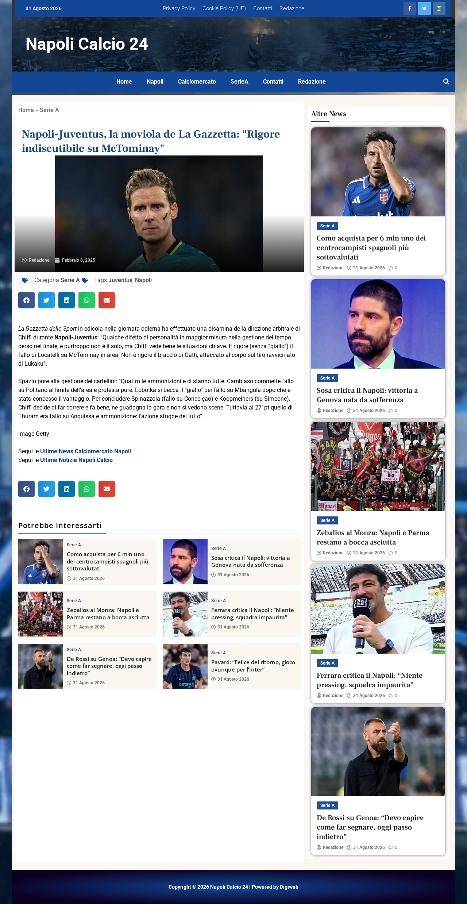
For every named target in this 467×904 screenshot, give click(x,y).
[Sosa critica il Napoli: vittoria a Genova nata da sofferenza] (185, 561)
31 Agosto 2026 (89, 578)
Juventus (120, 280)
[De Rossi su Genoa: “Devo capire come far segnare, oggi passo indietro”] (40, 666)
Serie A (49, 110)
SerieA (239, 81)
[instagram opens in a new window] (439, 8)
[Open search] (446, 82)
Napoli (155, 81)
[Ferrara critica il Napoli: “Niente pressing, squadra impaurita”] (185, 614)
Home (124, 81)
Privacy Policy (179, 8)
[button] (26, 300)
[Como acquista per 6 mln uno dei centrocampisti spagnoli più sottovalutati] (40, 561)
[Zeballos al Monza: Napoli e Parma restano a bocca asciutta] (40, 614)
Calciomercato (197, 81)
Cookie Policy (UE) (224, 8)
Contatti (262, 8)
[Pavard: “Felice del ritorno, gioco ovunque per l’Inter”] (185, 666)
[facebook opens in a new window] (410, 8)
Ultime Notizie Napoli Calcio (76, 460)
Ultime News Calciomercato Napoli (85, 451)
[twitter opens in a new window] (424, 8)
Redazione (291, 8)
